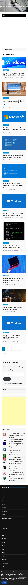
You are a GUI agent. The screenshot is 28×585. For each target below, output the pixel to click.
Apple (3, 494)
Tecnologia (6, 210)
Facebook (4, 511)
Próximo (5, 353)
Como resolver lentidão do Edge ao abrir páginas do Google (16, 445)
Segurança (6, 243)
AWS (3, 497)
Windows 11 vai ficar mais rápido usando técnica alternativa (11, 337)
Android (4, 490)
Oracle (3, 552)
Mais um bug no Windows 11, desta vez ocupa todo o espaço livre (13, 185)
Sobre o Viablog (13, 454)
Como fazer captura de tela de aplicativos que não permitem (16, 463)
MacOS (4, 539)
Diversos (4, 507)
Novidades (6, 98)
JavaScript (4, 528)
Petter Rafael (8, 77)
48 (19, 349)
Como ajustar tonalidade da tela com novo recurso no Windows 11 (13, 102)
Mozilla (4, 545)
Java (3, 525)
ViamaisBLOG (14, 4)
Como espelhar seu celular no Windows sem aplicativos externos (16, 474)
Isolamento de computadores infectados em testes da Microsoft (13, 280)
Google (4, 514)
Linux (3, 535)
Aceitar (4, 582)
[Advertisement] (14, 32)
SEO (3, 566)
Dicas (3, 504)
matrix (6, 107)
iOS (3, 521)
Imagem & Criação (7, 518)
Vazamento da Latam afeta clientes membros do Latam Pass (16, 450)
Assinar (7, 379)
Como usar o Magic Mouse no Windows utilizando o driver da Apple (17, 435)
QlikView (4, 559)
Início (4, 49)
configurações (22, 577)
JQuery (4, 532)
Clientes (6, 304)
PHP (3, 556)
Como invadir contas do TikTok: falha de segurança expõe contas (16, 468)
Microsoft (6, 70)
